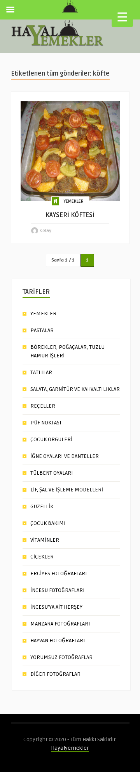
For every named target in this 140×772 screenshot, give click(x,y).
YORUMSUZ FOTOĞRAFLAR (61, 657)
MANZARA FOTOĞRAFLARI (60, 623)
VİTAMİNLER (44, 540)
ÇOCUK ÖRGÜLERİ (51, 439)
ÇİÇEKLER (42, 556)
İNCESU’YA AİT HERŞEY (56, 607)
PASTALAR (42, 330)
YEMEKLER (73, 201)
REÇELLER (42, 406)
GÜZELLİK (41, 506)
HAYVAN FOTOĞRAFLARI (57, 640)
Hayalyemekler (70, 748)
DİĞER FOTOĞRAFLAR (55, 674)
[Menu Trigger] (122, 16)
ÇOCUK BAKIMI (48, 523)
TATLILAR (41, 372)
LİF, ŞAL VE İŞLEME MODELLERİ (66, 489)
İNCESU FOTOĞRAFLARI (57, 590)
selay (45, 231)
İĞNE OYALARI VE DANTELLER (64, 456)
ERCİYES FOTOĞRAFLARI (58, 573)
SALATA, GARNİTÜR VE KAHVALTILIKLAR (75, 389)
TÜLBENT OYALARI (51, 473)
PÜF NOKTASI (45, 422)
